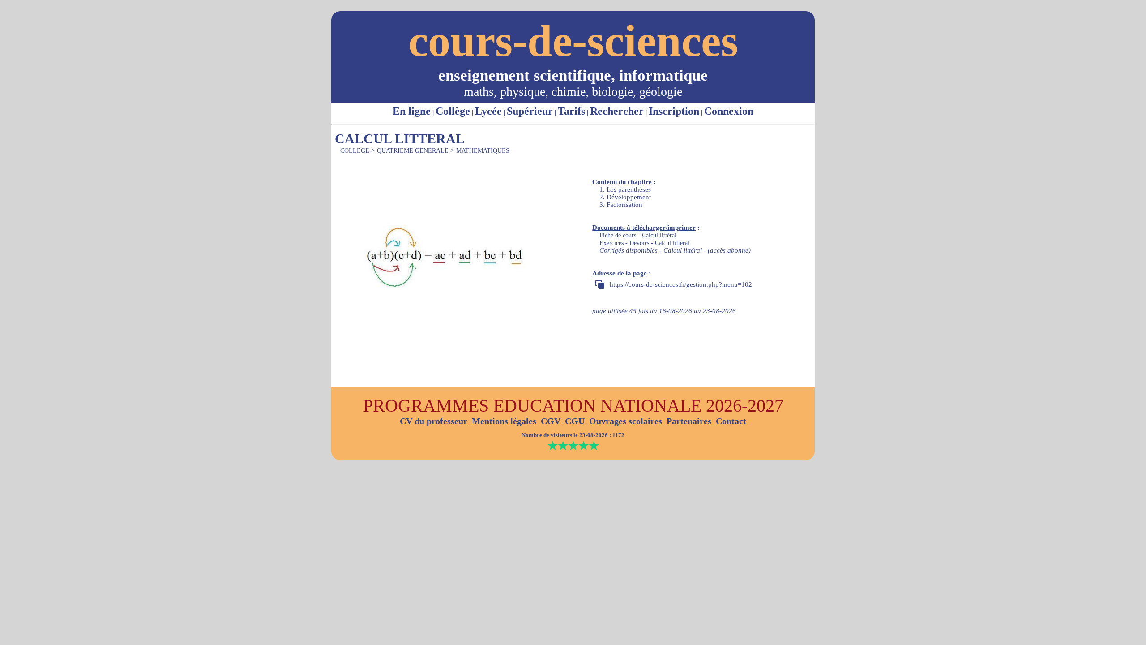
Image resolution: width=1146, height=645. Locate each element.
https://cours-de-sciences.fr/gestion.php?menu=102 (681, 284)
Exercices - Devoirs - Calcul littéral (644, 243)
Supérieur (530, 111)
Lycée (488, 111)
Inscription (674, 111)
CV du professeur (433, 421)
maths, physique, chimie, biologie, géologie (573, 92)
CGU (575, 421)
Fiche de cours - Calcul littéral (637, 235)
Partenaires (689, 421)
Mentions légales (504, 421)
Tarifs (571, 111)
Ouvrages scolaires (625, 421)
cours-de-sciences (573, 41)
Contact (731, 421)
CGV (550, 421)
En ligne (412, 111)
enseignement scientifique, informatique (573, 75)
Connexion (728, 111)
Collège (453, 111)
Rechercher (617, 111)
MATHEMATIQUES (482, 150)
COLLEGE (354, 150)
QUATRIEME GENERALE (413, 150)
